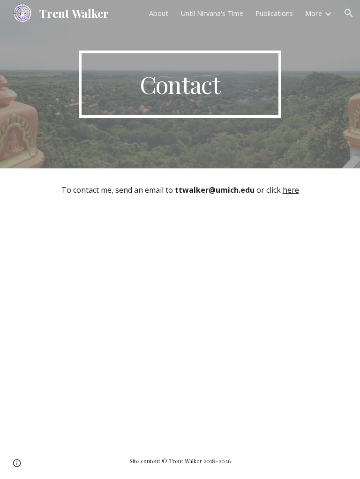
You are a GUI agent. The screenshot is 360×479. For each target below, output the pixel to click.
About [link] (158, 13)
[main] (180, 84)
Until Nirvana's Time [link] (211, 13)
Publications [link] (274, 13)
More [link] (313, 13)
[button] (349, 13)
